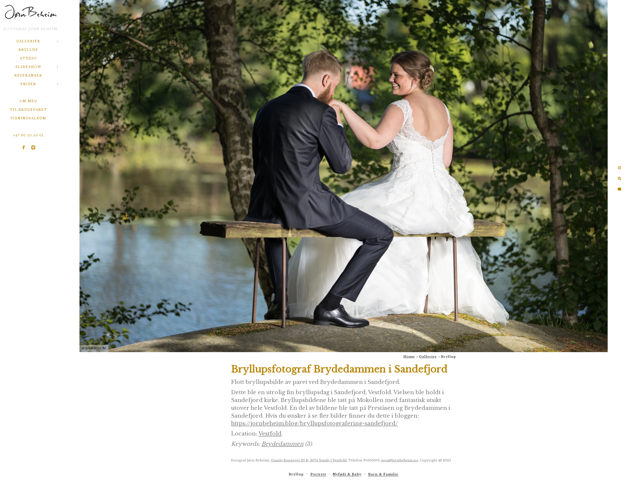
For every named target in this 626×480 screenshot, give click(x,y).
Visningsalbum (28, 118)
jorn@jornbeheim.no (399, 460)
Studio (28, 58)
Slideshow (28, 67)
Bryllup (28, 50)
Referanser (28, 75)
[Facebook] (24, 147)
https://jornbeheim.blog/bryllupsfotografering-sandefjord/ (314, 423)
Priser (28, 84)
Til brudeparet (28, 110)
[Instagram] (33, 147)
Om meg (28, 101)
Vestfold (269, 433)
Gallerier (28, 41)
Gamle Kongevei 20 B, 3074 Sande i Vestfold (309, 460)
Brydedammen (282, 444)
